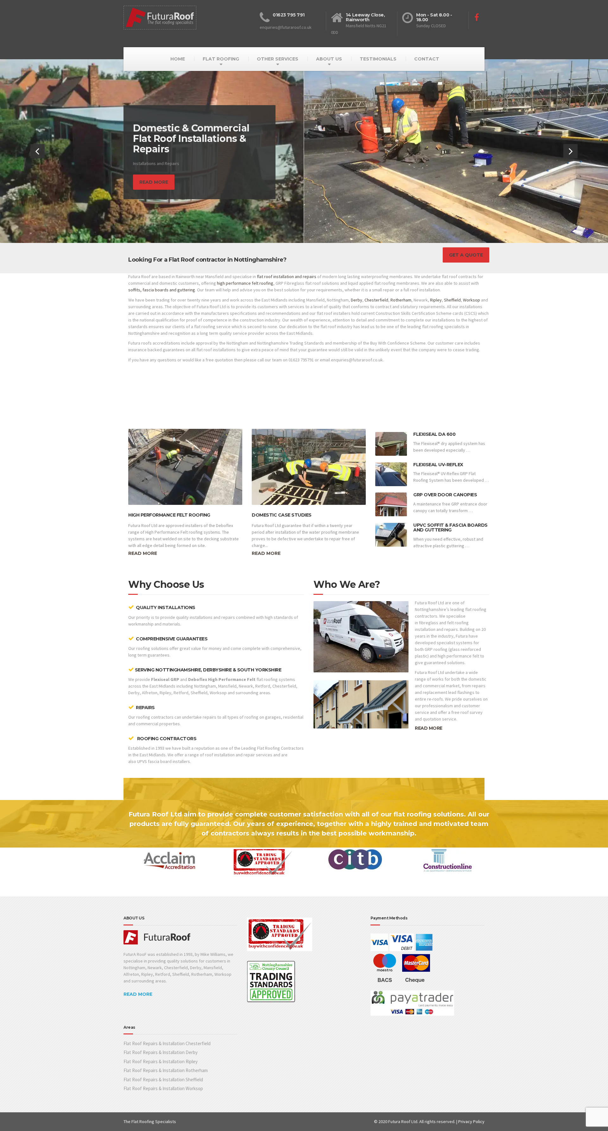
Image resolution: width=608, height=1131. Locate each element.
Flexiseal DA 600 (434, 434)
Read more (142, 553)
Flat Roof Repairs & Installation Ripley (161, 1062)
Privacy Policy (471, 1122)
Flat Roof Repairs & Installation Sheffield (163, 1080)
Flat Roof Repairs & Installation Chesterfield (167, 1044)
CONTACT (426, 59)
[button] (37, 151)
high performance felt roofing (245, 283)
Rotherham (400, 300)
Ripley (436, 300)
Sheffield (452, 300)
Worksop (471, 300)
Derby (356, 300)
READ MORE (428, 728)
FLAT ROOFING (221, 59)
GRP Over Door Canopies (445, 495)
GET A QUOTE (466, 255)
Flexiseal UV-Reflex (438, 464)
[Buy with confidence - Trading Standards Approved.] (283, 936)
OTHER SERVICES (277, 59)
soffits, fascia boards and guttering (161, 290)
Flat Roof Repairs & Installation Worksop (163, 1089)
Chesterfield (376, 300)
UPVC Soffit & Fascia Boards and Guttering (450, 527)
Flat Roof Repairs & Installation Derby (161, 1053)
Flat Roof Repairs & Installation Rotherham (166, 1071)
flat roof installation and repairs (286, 277)
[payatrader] (412, 1003)
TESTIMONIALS (378, 59)
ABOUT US (329, 59)
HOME (177, 59)
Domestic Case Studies (282, 515)
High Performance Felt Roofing (169, 515)
